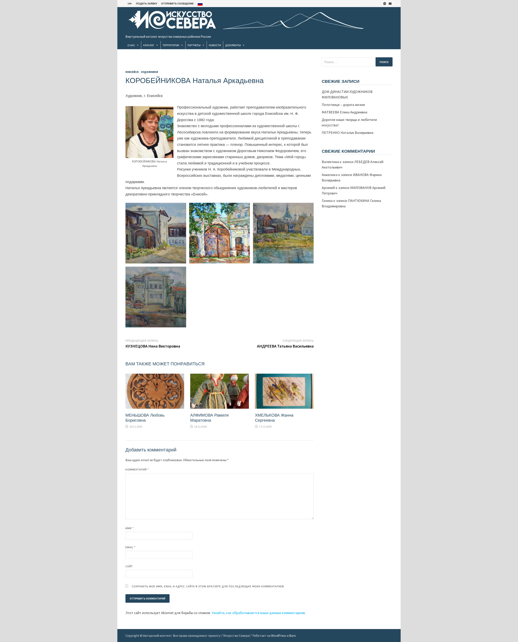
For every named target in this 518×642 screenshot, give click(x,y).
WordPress (278, 635)
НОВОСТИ (215, 45)
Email (130, 547)
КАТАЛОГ (148, 45)
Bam (292, 635)
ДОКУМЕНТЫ (233, 45)
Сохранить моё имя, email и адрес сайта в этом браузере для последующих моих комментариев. (208, 586)
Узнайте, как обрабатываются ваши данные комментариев (258, 612)
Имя (129, 528)
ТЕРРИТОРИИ (171, 45)
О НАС (131, 45)
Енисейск (132, 72)
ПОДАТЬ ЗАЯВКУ (146, 3)
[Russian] (200, 3)
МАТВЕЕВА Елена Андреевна (344, 112)
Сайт (129, 566)
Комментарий (137, 469)
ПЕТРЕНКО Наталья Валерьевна (347, 132)
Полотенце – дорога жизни (343, 104)
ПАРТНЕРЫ (194, 45)
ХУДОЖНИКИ (149, 72)
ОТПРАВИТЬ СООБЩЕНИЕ (177, 3)
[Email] (390, 3)
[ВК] (385, 3)
